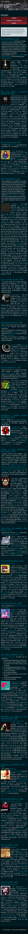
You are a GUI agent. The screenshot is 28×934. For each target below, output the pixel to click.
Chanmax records (6, 471)
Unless (23, 430)
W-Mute (16, 166)
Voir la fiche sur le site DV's (8, 563)
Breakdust (21, 781)
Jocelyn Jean (13, 333)
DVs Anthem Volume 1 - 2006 (12, 799)
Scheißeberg (23, 165)
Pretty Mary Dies (15, 771)
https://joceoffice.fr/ (9, 335)
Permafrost (4, 326)
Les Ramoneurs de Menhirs (19, 467)
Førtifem (19, 283)
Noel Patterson (10, 630)
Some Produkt (21, 466)
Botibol (13, 345)
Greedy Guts (13, 611)
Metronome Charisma (7, 916)
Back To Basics (19, 707)
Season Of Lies (15, 788)
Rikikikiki (3, 163)
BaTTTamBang (9, 216)
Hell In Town (21, 570)
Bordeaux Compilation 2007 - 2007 (14, 765)
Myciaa (9, 165)
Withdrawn (4, 785)
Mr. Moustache (14, 685)
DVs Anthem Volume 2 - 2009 (12, 654)
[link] (3, 41)
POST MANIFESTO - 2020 (10, 179)
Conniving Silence (22, 779)
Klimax (24, 154)
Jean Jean (18, 243)
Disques (14, 18)
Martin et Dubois (15, 682)
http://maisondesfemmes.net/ (14, 195)
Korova (11, 444)
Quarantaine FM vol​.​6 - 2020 (12, 322)
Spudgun (19, 158)
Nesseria (23, 861)
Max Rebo (22, 439)
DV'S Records (11, 466)
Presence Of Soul (22, 170)
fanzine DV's (13, 145)
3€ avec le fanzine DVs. (8, 657)
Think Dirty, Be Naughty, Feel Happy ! (10, 534)
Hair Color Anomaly (21, 550)
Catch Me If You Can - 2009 (11, 603)
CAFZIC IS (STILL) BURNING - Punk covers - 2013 (14, 450)
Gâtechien (21, 725)
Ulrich (23, 265)
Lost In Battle (4, 793)
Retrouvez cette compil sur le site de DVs (11, 801)
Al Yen (10, 360)
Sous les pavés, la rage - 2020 (12, 279)
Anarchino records (20, 469)
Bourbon (16, 159)
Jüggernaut (9, 437)
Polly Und (24, 345)
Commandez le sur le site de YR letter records (12, 721)
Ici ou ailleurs (5, 1)
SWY (18, 500)
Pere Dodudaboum (20, 553)
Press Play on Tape (17, 332)
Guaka (15, 401)
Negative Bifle (4, 404)
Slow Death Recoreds (7, 469)
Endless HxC (13, 769)
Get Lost (11, 628)
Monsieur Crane (13, 552)
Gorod (23, 785)
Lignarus (23, 778)
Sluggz (23, 812)
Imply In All (11, 790)
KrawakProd (13, 847)
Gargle (8, 171)
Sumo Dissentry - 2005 (9, 844)
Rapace (23, 404)
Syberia (25, 262)
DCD (8, 439)
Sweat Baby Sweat (19, 574)
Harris (15, 575)
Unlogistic (18, 817)
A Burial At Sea (21, 205)
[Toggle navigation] (25, 1)
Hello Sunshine (15, 547)
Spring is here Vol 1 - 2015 (11, 367)
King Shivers (21, 389)
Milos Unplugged (12, 391)
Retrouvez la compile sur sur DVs (9, 884)
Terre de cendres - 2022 (10, 38)
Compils (14, 23)
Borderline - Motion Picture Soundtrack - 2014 (14, 416)
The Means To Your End (12, 791)
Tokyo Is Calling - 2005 (9, 882)
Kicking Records (15, 464)
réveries (16, 606)
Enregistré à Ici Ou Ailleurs (14, 20)
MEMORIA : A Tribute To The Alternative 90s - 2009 (14, 717)
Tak (16, 173)
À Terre (23, 69)
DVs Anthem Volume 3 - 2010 (12, 561)
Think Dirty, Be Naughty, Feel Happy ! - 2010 (14, 529)
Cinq (17, 403)
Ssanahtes (3, 307)
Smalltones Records (6, 467)
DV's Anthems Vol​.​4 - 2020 (11, 142)
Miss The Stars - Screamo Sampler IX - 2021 (14, 92)
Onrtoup (7, 553)
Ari (15, 82)
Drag (9, 406)
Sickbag (12, 861)
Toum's (18, 532)
